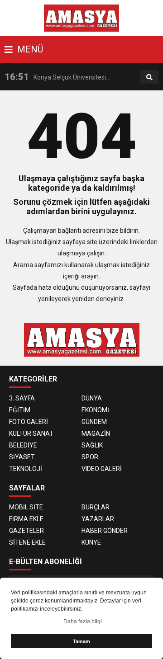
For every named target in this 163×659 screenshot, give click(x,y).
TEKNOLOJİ (25, 468)
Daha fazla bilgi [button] (82, 621)
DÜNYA (92, 398)
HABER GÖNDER (105, 530)
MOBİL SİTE (26, 507)
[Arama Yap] (149, 77)
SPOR (90, 457)
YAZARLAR (98, 518)
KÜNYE (91, 542)
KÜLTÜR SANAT (31, 433)
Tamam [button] (81, 641)
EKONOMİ (95, 410)
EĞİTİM (19, 410)
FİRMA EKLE (26, 518)
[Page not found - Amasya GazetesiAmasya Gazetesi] (82, 17)
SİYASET (22, 457)
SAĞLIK (92, 445)
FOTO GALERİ (28, 421)
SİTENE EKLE (27, 542)
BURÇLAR (96, 507)
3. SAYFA (22, 398)
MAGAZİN (96, 433)
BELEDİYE (23, 445)
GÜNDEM (94, 421)
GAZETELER (26, 530)
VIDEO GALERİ (102, 468)
